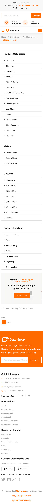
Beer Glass (10, 109)
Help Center (6, 434)
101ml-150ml (11, 191)
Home (3, 37)
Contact (4, 453)
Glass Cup (14, 37)
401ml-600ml (11, 207)
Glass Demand (7, 413)
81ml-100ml (10, 186)
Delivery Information (9, 425)
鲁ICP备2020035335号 (21, 501)
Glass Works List (8, 410)
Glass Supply (6, 417)
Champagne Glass (13, 104)
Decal (8, 240)
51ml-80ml (10, 180)
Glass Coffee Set (12, 82)
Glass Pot (10, 87)
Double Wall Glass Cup (15, 93)
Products (5, 438)
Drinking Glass (29, 37)
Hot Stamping (11, 246)
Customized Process (9, 442)
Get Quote (23, 295)
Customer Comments (9, 421)
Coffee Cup (10, 71)
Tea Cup (9, 77)
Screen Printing (12, 235)
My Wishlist (16, 22)
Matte (8, 251)
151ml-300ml (11, 196)
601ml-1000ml (12, 213)
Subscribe (34, 360)
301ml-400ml (11, 202)
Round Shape (11, 153)
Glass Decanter (12, 120)
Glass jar (9, 136)
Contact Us (24, 3)
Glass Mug (10, 66)
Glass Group (21, 491)
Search (37, 16)
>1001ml (9, 218)
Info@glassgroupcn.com (21, 496)
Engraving (10, 262)
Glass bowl (10, 130)
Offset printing (12, 256)
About (15, 3)
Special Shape (11, 163)
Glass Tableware (12, 125)
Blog (3, 446)
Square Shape (11, 158)
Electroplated (11, 267)
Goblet (8, 114)
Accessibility (6, 449)
